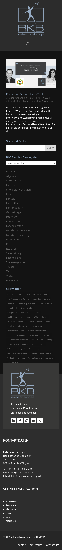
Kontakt (22, 545)
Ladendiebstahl (15, 226)
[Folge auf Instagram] (26, 420)
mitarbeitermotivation (37, 330)
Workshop (12, 280)
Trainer (10, 267)
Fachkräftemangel (15, 317)
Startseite (11, 501)
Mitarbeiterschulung (17, 235)
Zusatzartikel (12, 362)
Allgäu (10, 294)
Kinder (31, 321)
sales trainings (28, 344)
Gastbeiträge (13, 212)
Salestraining (13, 253)
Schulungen (12, 349)
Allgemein (11, 101)
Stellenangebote (15, 262)
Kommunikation (43, 321)
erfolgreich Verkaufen (18, 189)
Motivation (33, 335)
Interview (36, 101)
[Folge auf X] (40, 420)
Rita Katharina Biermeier (22, 97)
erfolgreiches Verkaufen (17, 312)
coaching (37, 299)
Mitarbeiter (37, 326)
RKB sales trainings (45, 339)
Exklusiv (10, 198)
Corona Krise (13, 180)
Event (9, 194)
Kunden (10, 326)
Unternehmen (46, 353)
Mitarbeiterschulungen (16, 335)
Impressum (35, 545)
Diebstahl (11, 303)
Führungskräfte (15, 207)
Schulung (41, 344)
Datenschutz (52, 545)
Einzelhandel (23, 101)
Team (9, 513)
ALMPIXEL (41, 537)
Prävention (12, 239)
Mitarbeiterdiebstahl (16, 330)
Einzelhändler (27, 308)
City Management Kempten (18, 299)
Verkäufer (49, 358)
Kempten (22, 321)
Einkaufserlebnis (45, 303)
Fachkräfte (12, 203)
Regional (11, 248)
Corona (47, 299)
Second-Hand (48, 101)
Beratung (19, 294)
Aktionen (11, 171)
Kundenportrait (15, 221)
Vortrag (10, 276)
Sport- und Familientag (29, 349)
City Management (40, 294)
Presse (10, 244)
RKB (32, 339)
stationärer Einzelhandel (17, 353)
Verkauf (10, 358)
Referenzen (12, 517)
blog (28, 294)
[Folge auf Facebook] (20, 420)
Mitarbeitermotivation (18, 230)
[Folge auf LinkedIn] (13, 420)
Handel (44, 317)
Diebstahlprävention (26, 303)
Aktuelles (11, 521)
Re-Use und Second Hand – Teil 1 (24, 94)
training (34, 353)
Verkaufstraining (35, 358)
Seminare (11, 505)
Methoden (11, 509)
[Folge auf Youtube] (33, 420)
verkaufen (21, 358)
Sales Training (13, 344)
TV (7, 271)
